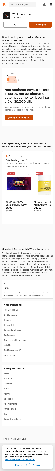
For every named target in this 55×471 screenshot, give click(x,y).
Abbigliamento (10, 404)
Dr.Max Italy (9, 325)
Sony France (9, 355)
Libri (6, 414)
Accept (36, 465)
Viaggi (7, 394)
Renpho (7, 320)
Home (4, 439)
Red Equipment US (12, 350)
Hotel (6, 389)
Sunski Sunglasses (12, 330)
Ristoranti (8, 378)
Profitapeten (9, 335)
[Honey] (4, 4)
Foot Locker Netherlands (15, 340)
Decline (18, 465)
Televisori (8, 383)
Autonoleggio (10, 409)
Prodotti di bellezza (12, 419)
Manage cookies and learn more (20, 459)
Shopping (8, 399)
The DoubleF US (11, 310)
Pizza (6, 373)
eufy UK (7, 345)
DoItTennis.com (11, 315)
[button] (51, 4)
